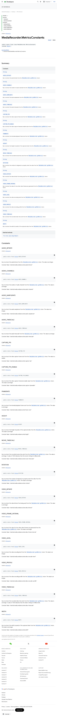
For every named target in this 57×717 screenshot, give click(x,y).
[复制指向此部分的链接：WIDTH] (7, 611)
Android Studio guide (25, 671)
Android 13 (4, 679)
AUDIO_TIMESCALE (7, 104)
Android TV (41, 660)
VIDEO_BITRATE (7, 174)
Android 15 (4, 674)
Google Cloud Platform (7, 699)
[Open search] (38, 2)
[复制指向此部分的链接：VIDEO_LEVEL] (12, 538)
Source (3, 657)
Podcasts (4, 664)
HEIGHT (5, 143)
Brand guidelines (15, 706)
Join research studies (43, 677)
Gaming (22, 651)
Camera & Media (24, 657)
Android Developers (6, 11)
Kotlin (49, 40)
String (5, 72)
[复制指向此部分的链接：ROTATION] (10, 465)
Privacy (21, 660)
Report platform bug (43, 670)
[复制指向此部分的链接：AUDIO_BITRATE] (13, 248)
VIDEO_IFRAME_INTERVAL (9, 183)
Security (3, 655)
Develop (13, 11)
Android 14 (4, 677)
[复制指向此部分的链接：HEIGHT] (8, 416)
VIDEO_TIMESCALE (7, 214)
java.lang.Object (5, 50)
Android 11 (4, 683)
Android (3, 651)
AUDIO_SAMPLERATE (7, 95)
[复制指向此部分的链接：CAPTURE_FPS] (12, 343)
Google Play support (43, 674)
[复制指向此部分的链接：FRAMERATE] (11, 391)
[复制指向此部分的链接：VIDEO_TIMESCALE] (15, 587)
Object (8, 46)
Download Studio (24, 678)
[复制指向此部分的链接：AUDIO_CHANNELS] (15, 271)
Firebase (3, 697)
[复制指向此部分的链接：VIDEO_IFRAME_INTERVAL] (20, 514)
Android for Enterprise (6, 653)
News (3, 660)
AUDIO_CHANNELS (7, 85)
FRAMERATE (5, 133)
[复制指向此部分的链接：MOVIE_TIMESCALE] (15, 440)
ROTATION (5, 163)
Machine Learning (24, 653)
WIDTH (4, 224)
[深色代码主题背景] (54, 255)
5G (20, 662)
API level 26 (8, 33)
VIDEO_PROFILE (7, 204)
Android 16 (4, 672)
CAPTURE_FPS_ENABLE (8, 124)
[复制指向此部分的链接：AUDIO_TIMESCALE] (15, 320)
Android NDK (23, 680)
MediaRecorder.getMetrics (29, 78)
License (8, 706)
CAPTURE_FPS (6, 114)
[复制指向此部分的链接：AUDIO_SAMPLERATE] (17, 295)
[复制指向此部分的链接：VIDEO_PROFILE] (13, 563)
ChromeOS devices (43, 655)
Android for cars (42, 657)
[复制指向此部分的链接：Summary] (10, 63)
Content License (40, 635)
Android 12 (4, 681)
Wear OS (41, 653)
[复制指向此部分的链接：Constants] (11, 243)
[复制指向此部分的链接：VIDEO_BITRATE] (13, 489)
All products (4, 701)
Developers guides (24, 674)
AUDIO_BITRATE (7, 75)
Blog (3, 662)
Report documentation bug (45, 672)
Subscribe (19, 710)
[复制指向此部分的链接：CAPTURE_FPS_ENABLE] (18, 367)
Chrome (3, 695)
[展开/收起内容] (7, 16)
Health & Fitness (23, 655)
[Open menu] (2, 1)
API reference (6, 7)
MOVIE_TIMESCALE (7, 153)
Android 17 (4, 670)
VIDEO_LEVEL (6, 194)
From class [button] (10, 235)
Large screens (42, 651)
